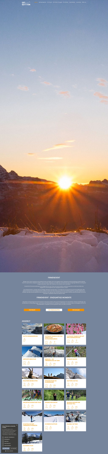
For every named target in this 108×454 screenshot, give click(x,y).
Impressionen (72, 2)
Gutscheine (78, 2)
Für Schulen (65, 2)
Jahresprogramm (42, 2)
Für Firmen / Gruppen (57, 2)
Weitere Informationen (12, 434)
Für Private (49, 2)
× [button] (16, 425)
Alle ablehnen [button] (13, 448)
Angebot (36, 2)
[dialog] (9, 438)
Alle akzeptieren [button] (6, 448)
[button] (9, 451)
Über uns (84, 2)
